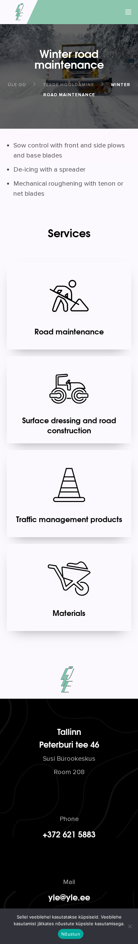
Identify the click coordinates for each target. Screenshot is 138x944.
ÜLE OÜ (17, 84)
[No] (129, 926)
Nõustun (70, 934)
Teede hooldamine (68, 84)
